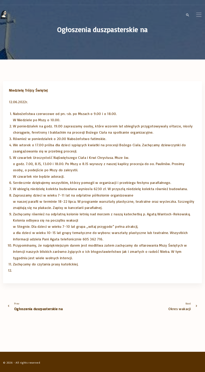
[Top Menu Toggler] (198, 14)
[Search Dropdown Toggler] (187, 15)
